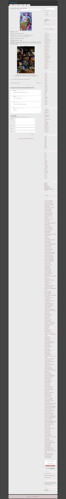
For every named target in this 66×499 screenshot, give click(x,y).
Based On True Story (48, 119)
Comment (11, 119)
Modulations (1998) (47, 446)
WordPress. (37, 496)
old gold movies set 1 (47, 188)
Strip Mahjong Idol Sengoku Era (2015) (50, 407)
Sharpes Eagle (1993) (48, 293)
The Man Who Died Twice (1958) (49, 413)
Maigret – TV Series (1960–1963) (49, 260)
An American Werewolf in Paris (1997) (50, 417)
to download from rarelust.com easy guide (27, 138)
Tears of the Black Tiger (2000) (49, 449)
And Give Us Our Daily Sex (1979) (49, 410)
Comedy (46, 43)
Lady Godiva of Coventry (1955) (49, 392)
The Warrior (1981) (47, 343)
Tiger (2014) (46, 217)
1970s (13, 79)
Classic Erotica (18, 9)
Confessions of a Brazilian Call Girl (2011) (50, 310)
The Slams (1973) (47, 263)
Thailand (46, 161)
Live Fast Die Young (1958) (48, 200)
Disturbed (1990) (47, 266)
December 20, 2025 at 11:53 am (19, 102)
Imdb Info (16, 38)
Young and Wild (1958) (48, 242)
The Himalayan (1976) (48, 246)
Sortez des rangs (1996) (48, 292)
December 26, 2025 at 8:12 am (20, 90)
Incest (46, 53)
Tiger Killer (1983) (47, 439)
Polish (46, 100)
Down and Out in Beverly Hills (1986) (50, 442)
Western (46, 67)
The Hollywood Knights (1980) (49, 249)
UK (45, 158)
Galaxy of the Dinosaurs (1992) (49, 424)
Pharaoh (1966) (47, 221)
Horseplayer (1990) (47, 267)
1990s (46, 139)
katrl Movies (46, 489)
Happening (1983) (47, 238)
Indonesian (46, 86)
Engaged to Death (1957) (48, 350)
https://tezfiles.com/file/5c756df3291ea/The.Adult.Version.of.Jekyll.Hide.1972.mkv (26, 75)
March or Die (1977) (47, 385)
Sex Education (47, 61)
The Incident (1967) (47, 429)
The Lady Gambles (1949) (48, 346)
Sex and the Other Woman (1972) (49, 428)
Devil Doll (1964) (47, 220)
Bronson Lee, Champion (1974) (49, 213)
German (46, 80)
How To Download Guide (47, 473)
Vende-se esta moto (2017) (48, 453)
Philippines (46, 171)
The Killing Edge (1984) (48, 443)
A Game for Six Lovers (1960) (49, 332)
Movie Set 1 (45, 183)
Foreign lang (46, 50)
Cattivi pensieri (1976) (48, 393)
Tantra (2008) (47, 281)
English (20, 79)
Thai (45, 94)
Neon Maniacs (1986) (48, 338)
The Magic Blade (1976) (48, 210)
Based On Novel (16, 79)
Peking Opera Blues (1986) (48, 381)
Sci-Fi (46, 60)
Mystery (46, 54)
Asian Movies (46, 190)
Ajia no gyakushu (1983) (48, 367)
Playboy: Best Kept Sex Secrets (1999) (50, 403)
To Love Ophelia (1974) (48, 360)
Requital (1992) (47, 317)
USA (29, 79)
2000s (46, 138)
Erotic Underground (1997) (48, 368)
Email (11, 128)
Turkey (46, 175)
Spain (46, 157)
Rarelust (13, 2)
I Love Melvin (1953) (47, 431)
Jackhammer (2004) (47, 353)
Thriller (46, 64)
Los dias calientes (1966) (48, 388)
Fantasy (46, 49)
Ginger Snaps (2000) (47, 378)
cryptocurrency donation (47, 477)
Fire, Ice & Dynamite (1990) (48, 399)
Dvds (45, 120)
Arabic (46, 93)
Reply (40, 105)
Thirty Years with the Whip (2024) (49, 364)
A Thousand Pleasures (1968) (49, 259)
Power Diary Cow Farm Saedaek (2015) (50, 406)
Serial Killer (46, 123)
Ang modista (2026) (47, 241)
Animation (46, 36)
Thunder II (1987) (47, 349)
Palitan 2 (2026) (47, 327)
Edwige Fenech (47, 127)
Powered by (48, 468)
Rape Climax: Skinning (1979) (49, 324)
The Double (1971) (47, 296)
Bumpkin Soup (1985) (48, 379)
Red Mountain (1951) (48, 382)
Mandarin (46, 90)
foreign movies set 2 (47, 187)
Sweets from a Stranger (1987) (49, 256)
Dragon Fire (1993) (47, 232)
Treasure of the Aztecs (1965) (49, 203)
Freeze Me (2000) (47, 307)
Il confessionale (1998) (48, 282)
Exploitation (22, 79)
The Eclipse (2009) (47, 235)
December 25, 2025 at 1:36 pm (21, 96)
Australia (46, 165)
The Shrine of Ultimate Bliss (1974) (49, 207)
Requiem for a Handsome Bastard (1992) (50, 234)
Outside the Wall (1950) (48, 457)
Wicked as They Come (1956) (49, 414)
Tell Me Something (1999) (48, 227)
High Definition (27, 79)
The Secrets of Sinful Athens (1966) (49, 375)
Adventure (46, 35)
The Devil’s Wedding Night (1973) (49, 342)
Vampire (46, 130)
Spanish (46, 75)
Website (11, 131)
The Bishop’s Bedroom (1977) (49, 303)
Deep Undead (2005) (47, 231)
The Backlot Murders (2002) (48, 273)
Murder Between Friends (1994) (49, 400)
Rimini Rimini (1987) (47, 425)
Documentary (47, 46)
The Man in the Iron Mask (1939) (49, 285)
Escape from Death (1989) (48, 420)
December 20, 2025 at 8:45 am (20, 108)
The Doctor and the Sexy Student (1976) (50, 436)
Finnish (46, 87)
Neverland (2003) (47, 278)
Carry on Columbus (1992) (48, 228)
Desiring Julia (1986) (47, 396)
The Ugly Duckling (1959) (48, 214)
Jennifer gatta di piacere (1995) (49, 454)
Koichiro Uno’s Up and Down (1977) (49, 361)
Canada (46, 168)
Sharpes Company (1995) (48, 245)
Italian (46, 79)
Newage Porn (47, 57)
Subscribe (50, 465)
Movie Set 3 (45, 185)
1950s (46, 145)
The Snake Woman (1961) (48, 306)
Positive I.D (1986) (47, 331)
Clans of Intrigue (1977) (48, 248)
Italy (45, 154)
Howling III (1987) (47, 336)
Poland (46, 178)
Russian (46, 101)
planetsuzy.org (47, 490)
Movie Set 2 (45, 184)
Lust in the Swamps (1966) (48, 374)
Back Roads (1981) (47, 432)
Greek (46, 83)
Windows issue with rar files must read (49, 475)
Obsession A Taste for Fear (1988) (49, 253)
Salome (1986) (47, 339)
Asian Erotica (47, 39)
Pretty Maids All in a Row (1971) (49, 300)
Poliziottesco (46, 112)
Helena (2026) (47, 284)
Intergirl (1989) (47, 224)
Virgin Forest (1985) (47, 274)
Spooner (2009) (47, 313)
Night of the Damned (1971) (48, 386)
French (46, 76)
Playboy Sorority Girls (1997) (49, 321)
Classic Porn (46, 42)
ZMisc (46, 68)
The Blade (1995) (47, 299)
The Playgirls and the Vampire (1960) (50, 252)
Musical (46, 126)
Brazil (46, 164)
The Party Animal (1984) (48, 314)
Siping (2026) (47, 371)
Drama (46, 47)
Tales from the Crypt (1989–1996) (48, 189)
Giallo (46, 113)
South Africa (46, 172)
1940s (46, 146)
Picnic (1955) (47, 328)
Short (46, 63)
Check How (19, 138)
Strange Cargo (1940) (48, 372)
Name (11, 125)
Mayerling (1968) (47, 206)
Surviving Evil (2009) (48, 320)
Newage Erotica (47, 56)
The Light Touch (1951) (48, 270)
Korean (46, 104)
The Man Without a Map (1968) (49, 389)
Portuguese (46, 97)
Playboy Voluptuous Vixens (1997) (49, 239)
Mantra (34, 496)
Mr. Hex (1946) (47, 438)
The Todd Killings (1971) (48, 435)
